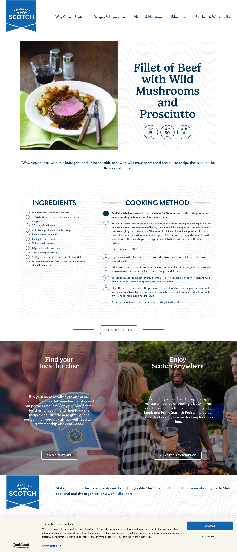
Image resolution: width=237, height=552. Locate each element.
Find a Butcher (59, 455)
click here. (125, 493)
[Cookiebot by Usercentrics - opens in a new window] (21, 545)
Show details (49, 545)
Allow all (210, 525)
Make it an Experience (177, 455)
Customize (208, 536)
